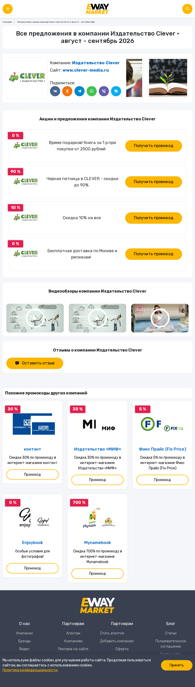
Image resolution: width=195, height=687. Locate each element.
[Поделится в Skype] (116, 91)
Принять (177, 665)
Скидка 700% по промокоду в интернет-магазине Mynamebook (97, 556)
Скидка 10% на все (82, 217)
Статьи (170, 633)
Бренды (24, 641)
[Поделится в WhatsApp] (92, 91)
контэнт (32, 449)
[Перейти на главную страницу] (97, 9)
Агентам (73, 633)
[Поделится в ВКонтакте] (55, 91)
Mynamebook (97, 542)
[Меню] (8, 9)
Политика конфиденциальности (30, 670)
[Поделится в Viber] (104, 91)
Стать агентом (112, 633)
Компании (7, 22)
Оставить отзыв (38, 363)
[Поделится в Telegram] (79, 91)
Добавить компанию (117, 641)
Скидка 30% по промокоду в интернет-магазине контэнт (32, 460)
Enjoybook (32, 542)
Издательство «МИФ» (97, 449)
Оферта (121, 649)
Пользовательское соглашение (170, 644)
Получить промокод (153, 145)
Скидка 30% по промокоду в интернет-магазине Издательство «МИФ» (97, 462)
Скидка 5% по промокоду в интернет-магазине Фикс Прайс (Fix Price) (162, 462)
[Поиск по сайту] (187, 9)
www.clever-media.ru (85, 70)
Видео (24, 649)
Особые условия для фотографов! (32, 554)
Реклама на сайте (73, 649)
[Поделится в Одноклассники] (67, 91)
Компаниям (73, 641)
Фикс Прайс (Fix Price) (162, 449)
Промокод (32, 474)
